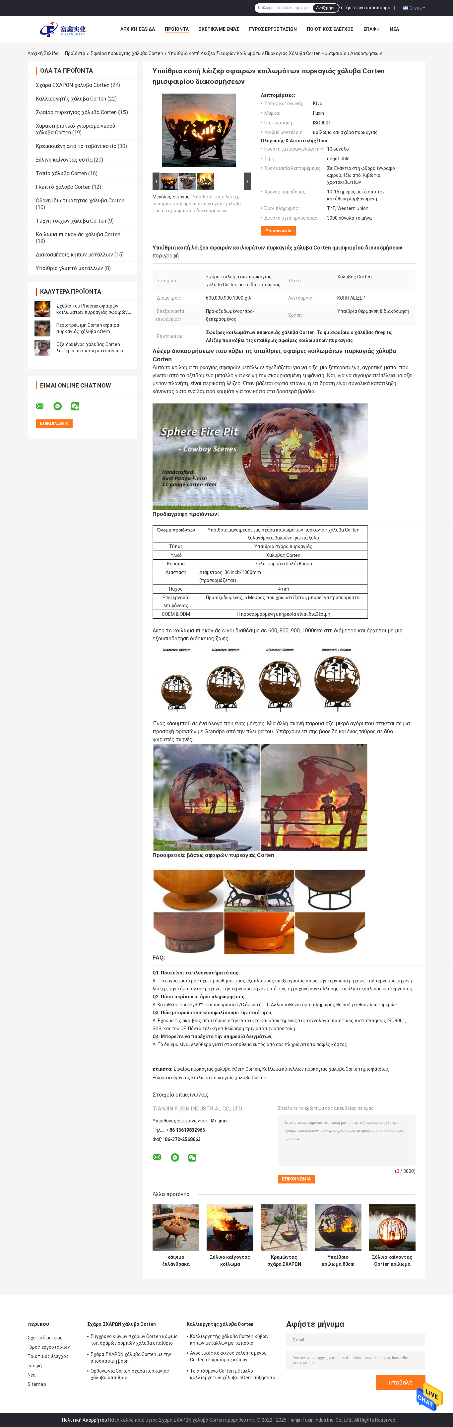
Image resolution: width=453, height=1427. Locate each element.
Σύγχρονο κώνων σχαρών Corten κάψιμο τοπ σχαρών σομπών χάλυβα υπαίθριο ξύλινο (134, 1341)
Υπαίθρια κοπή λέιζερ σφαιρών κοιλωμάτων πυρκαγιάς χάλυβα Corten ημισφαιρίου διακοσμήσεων (197, 203)
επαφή (371, 29)
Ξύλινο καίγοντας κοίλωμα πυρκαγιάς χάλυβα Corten (209, 1077)
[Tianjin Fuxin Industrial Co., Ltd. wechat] (79, 406)
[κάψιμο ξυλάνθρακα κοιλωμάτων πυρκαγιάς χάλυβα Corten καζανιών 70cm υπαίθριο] (176, 1227)
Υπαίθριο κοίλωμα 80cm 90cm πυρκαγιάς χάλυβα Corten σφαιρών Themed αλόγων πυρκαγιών (338, 1260)
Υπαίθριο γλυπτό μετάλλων (69, 268)
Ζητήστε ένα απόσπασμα (364, 7)
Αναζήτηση (326, 8)
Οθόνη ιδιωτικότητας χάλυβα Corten (80, 200)
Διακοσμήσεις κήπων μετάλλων (74, 254)
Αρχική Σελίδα (137, 29)
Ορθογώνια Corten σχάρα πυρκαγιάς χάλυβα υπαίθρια (130, 1374)
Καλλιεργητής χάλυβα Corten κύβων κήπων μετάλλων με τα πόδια (229, 1340)
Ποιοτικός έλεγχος (330, 29)
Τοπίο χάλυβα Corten (61, 173)
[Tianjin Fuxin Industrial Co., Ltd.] (64, 29)
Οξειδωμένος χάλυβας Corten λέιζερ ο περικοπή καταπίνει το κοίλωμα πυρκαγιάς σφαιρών (90, 351)
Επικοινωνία (278, 230)
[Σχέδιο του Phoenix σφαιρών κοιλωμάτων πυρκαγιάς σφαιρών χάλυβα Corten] (42, 309)
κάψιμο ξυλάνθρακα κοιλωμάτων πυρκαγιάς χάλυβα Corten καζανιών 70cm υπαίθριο (176, 1260)
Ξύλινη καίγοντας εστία (64, 160)
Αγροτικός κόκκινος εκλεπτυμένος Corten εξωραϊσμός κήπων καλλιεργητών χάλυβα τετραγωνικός (230, 1357)
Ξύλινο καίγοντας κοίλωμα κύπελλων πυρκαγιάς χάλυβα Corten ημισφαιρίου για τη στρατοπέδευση (230, 1260)
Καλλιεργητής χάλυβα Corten (71, 99)
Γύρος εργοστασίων (273, 29)
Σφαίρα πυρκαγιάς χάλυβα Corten (127, 53)
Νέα (394, 29)
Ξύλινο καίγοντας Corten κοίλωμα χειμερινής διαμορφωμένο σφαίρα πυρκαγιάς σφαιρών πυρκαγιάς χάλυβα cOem (392, 1260)
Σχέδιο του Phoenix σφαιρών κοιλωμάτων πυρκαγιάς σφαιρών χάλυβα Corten (92, 312)
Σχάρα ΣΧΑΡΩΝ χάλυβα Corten (72, 85)
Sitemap (37, 1384)
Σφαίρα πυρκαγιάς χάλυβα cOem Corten (216, 1069)
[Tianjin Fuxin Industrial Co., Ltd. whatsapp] (61, 406)
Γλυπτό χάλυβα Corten (63, 187)
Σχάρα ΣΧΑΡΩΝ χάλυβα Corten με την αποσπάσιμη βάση (131, 1358)
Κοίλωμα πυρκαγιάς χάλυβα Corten (78, 234)
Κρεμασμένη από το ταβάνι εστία (76, 146)
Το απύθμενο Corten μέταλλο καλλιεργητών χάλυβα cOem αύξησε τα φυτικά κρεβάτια (232, 1375)
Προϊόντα (177, 29)
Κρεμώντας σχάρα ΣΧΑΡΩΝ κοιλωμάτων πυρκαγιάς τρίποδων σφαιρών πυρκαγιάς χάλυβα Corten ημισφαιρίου (284, 1260)
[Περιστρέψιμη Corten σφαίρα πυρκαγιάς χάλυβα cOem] (42, 328)
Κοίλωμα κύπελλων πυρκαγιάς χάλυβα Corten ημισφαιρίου (325, 1069)
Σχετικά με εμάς (219, 29)
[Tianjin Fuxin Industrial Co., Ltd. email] (44, 406)
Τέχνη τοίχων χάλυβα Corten (71, 221)
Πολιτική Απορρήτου (84, 1420)
